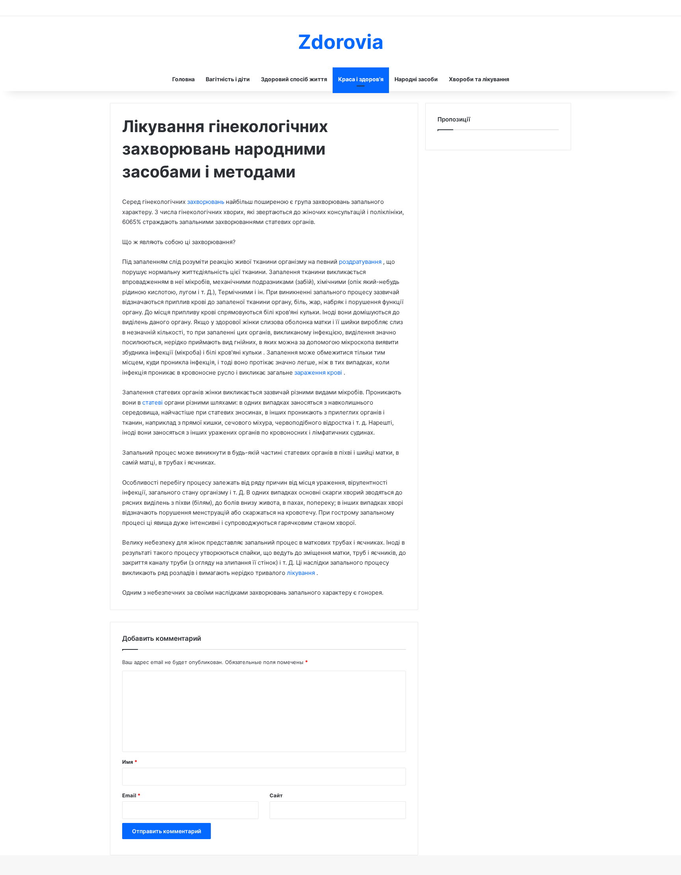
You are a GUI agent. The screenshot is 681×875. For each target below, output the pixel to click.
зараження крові (319, 372)
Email (131, 795)
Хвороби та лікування (479, 79)
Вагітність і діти (228, 79)
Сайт (276, 795)
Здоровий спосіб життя (294, 79)
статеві (153, 402)
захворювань (206, 201)
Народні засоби (416, 79)
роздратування (361, 261)
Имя (129, 762)
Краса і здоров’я (360, 79)
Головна (183, 79)
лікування (301, 572)
